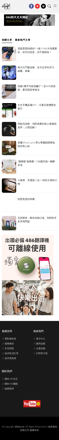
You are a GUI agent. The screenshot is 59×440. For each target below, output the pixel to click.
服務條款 (9, 343)
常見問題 (9, 348)
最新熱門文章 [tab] (23, 39)
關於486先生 (11, 378)
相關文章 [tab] (7, 39)
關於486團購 (11, 383)
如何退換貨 (10, 358)
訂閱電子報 (42, 353)
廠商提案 (40, 343)
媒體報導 (9, 388)
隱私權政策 (10, 338)
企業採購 (40, 348)
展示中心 (40, 338)
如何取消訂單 (11, 353)
